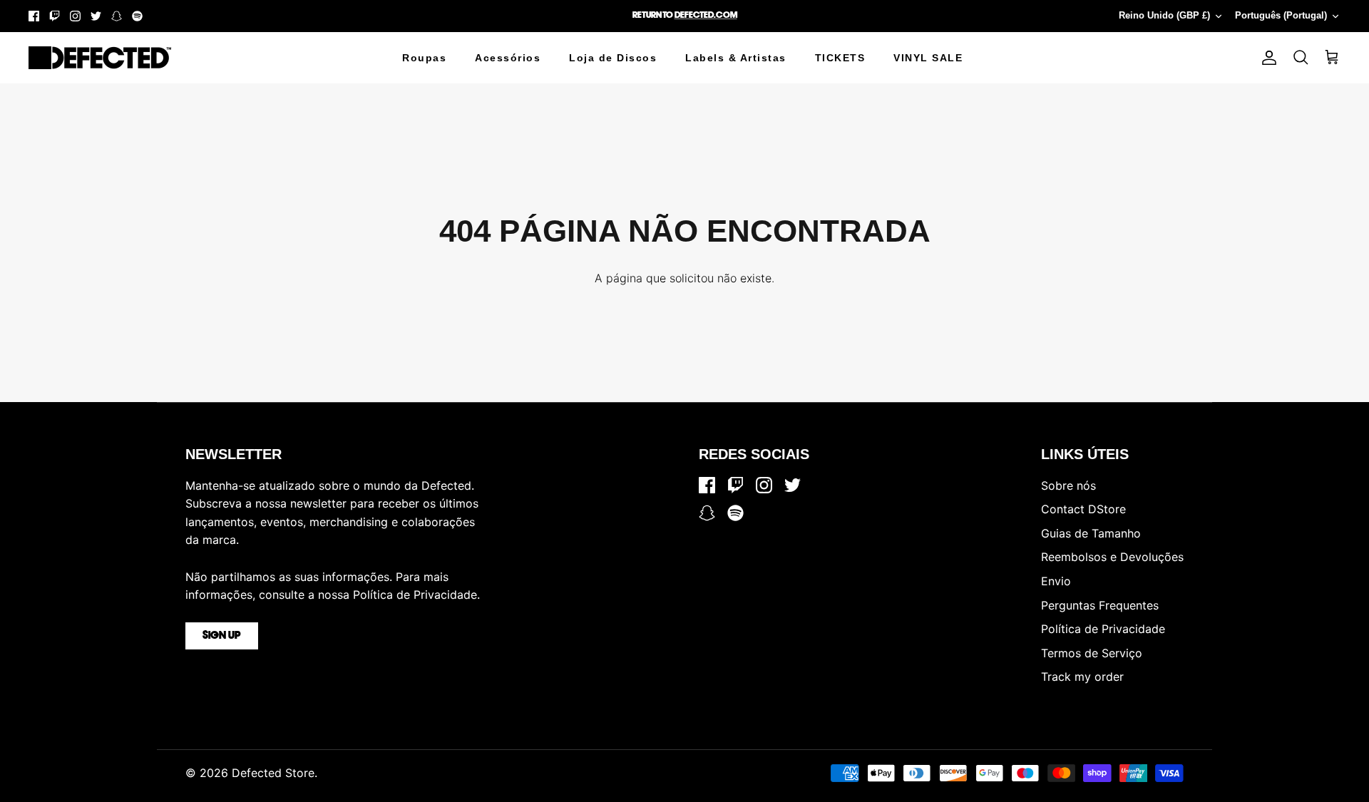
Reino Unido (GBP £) (1164, 15)
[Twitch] (54, 16)
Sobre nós (1068, 485)
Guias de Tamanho (1091, 533)
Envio (1056, 581)
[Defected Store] (100, 57)
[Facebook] (34, 16)
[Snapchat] (116, 16)
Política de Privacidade (1103, 629)
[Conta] (1266, 57)
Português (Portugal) (1281, 15)
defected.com (706, 15)
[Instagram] (75, 16)
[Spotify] (137, 16)
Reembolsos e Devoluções (1112, 557)
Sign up (221, 636)
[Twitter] (96, 16)
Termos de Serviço (1091, 653)
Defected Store (273, 773)
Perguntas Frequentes (1100, 605)
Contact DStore (1083, 509)
